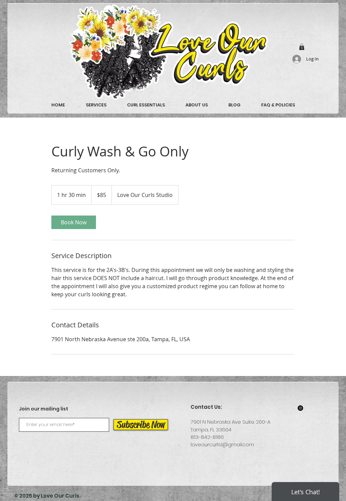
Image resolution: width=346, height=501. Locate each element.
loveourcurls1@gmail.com (222, 444)
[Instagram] (300, 408)
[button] (301, 47)
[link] (73, 222)
